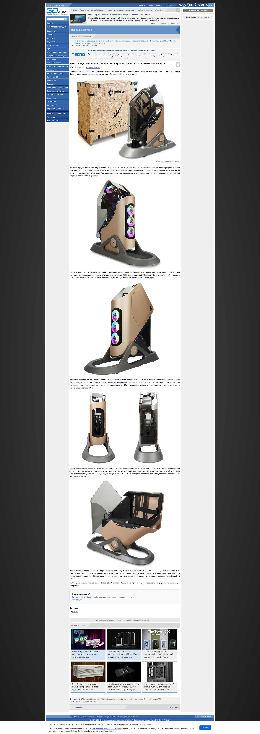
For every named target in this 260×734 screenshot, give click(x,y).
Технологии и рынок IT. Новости (92, 10)
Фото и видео (52, 105)
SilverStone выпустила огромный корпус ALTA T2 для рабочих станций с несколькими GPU (159, 687)
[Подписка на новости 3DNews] (203, 5)
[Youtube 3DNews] (184, 5)
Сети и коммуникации (55, 95)
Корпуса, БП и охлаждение (57, 56)
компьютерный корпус (87, 702)
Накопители (51, 70)
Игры (49, 49)
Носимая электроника (55, 73)
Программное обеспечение (57, 88)
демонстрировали (91, 74)
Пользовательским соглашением (106, 729)
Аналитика (51, 38)
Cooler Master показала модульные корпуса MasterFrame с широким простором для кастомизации (123, 654)
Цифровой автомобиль (55, 109)
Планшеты (51, 84)
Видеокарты (51, 42)
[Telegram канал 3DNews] (199, 5)
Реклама (150, 5)
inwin (77, 702)
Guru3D (75, 612)
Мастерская (51, 59)
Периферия (51, 80)
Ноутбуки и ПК (52, 77)
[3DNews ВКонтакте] (181, 5)
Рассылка (159, 5)
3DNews (74, 10)
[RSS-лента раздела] (178, 10)
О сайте (142, 5)
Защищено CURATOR (205, 716)
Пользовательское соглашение (128, 717)
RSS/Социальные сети (56, 114)
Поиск (114, 717)
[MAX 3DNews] (188, 5)
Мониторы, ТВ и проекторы (57, 66)
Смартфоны (51, 98)
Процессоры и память (55, 91)
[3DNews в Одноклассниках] (195, 5)
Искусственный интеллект (57, 52)
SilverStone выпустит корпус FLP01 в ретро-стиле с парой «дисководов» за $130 (85, 687)
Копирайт (107, 717)
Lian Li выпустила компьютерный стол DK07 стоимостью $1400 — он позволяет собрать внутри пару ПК (123, 687)
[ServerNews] (57, 27)
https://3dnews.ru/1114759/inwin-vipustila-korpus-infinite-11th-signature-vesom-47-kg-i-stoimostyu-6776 (123, 699)
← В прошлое (76, 707)
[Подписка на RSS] (206, 5)
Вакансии (53, 120)
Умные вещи (51, 102)
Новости (50, 23)
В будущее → (173, 707)
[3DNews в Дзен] (192, 5)
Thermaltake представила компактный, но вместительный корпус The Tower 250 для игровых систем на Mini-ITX (158, 654)
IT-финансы (51, 31)
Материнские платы (54, 63)
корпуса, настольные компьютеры (121, 10)
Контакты (168, 5)
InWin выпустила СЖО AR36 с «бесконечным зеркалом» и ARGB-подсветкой (86, 654)
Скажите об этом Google (82, 597)
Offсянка (50, 35)
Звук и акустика (52, 45)
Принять (205, 728)
